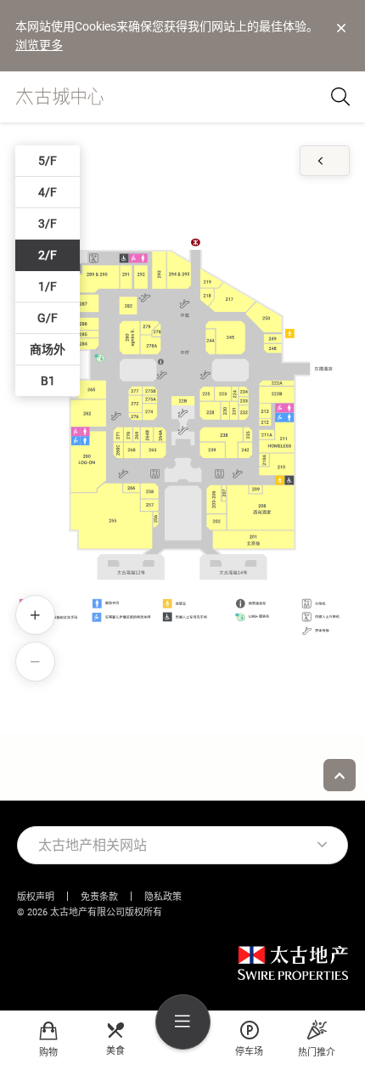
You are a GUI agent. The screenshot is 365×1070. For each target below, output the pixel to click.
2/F (47, 255)
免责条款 (99, 897)
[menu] (183, 1022)
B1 (48, 381)
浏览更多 (39, 45)
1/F (47, 286)
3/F (47, 223)
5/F (47, 160)
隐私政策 (163, 897)
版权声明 (35, 897)
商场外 (47, 349)
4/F (47, 192)
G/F (47, 318)
